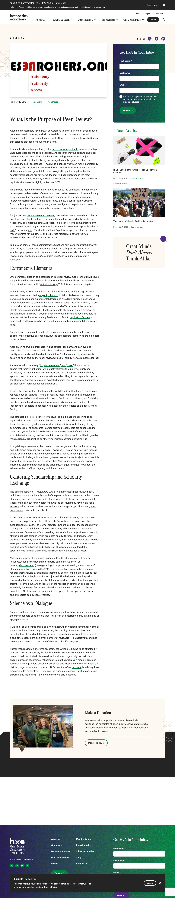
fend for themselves (36, 550)
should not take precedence (66, 248)
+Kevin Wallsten (136, 178)
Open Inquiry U (86, 19)
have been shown (84, 178)
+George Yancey (136, 227)
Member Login (83, 839)
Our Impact (56, 845)
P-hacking (46, 309)
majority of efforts (48, 295)
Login (147, 13)
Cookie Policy (50, 887)
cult (30, 230)
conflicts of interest (63, 309)
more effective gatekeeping (33, 335)
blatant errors (82, 309)
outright (14, 313)
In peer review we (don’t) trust (56, 365)
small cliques (90, 130)
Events (54, 863)
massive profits (18, 233)
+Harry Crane (35, 102)
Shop (78, 857)
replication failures (80, 317)
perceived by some (29, 302)
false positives (17, 321)
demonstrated (26, 565)
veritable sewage (49, 284)
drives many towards (42, 402)
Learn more (152, 5)
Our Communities (132, 19)
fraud (22, 313)
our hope (76, 667)
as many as (87, 302)
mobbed (30, 156)
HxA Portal (160, 13)
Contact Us (81, 863)
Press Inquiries (83, 845)
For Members (108, 19)
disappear (46, 152)
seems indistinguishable (65, 149)
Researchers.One (67, 461)
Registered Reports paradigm (50, 561)
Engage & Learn (61, 19)
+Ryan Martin (51, 102)
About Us (40, 19)
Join (137, 13)
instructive (15, 350)
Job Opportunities (85, 851)
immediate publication (27, 594)
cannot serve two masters (40, 215)
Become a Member (60, 851)
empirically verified (81, 138)
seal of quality (64, 357)
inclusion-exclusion (46, 237)
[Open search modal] (164, 19)
